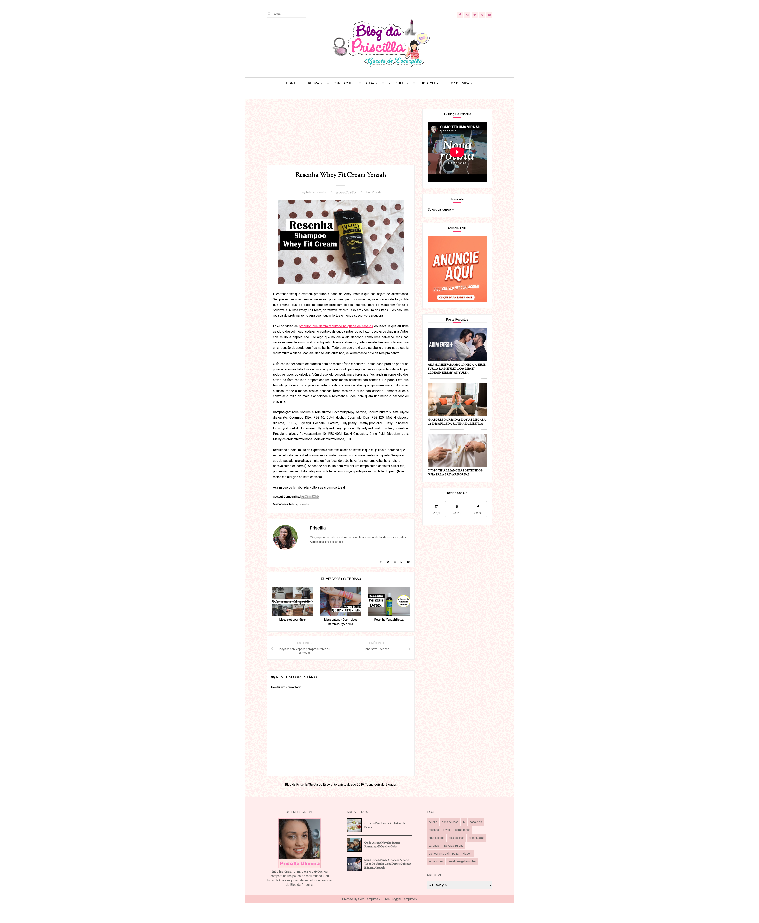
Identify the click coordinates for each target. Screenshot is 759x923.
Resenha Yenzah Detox (389, 619)
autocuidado (436, 837)
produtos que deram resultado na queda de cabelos (336, 326)
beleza (310, 192)
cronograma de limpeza (444, 853)
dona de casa (450, 822)
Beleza (313, 83)
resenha (321, 192)
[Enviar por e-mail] (302, 497)
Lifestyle (428, 83)
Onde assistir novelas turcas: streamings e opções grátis (382, 845)
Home (290, 83)
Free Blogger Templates (400, 899)
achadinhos (436, 861)
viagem (467, 853)
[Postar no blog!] (306, 497)
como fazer (462, 829)
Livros (447, 829)
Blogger (390, 784)
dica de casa (456, 837)
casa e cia (476, 822)
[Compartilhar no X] (310, 497)
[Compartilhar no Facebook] (314, 497)
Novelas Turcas (453, 845)
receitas (434, 829)
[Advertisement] (341, 137)
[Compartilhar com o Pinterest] (317, 497)
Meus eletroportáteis (292, 619)
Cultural (397, 83)
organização (476, 837)
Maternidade (462, 83)
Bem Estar (342, 83)
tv (464, 822)
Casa (370, 83)
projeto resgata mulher (462, 861)
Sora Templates (369, 899)
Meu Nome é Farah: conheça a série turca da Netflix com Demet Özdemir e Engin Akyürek (387, 864)
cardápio (434, 845)
